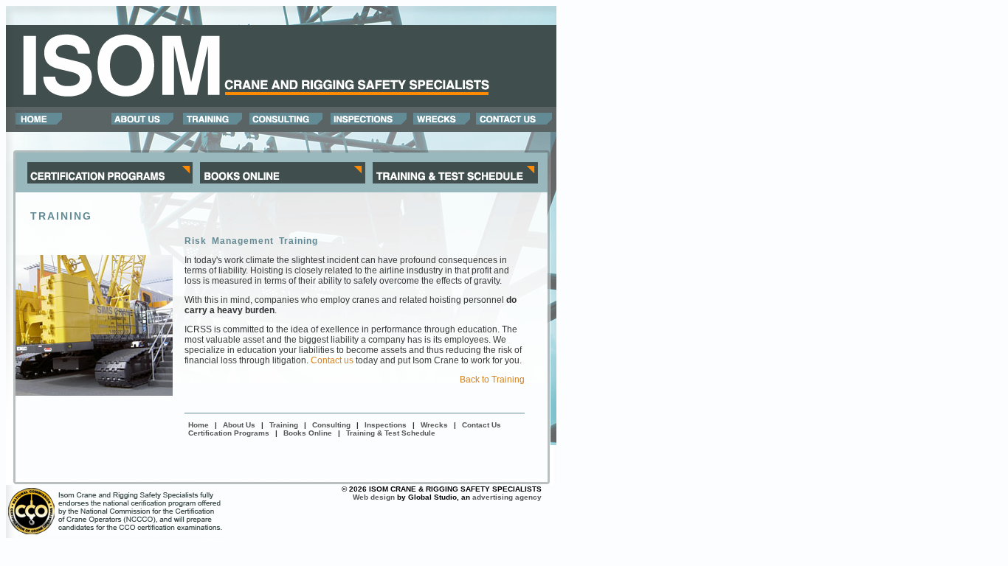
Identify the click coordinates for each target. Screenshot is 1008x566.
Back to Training (492, 379)
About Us (239, 425)
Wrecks (434, 425)
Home (198, 425)
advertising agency (507, 497)
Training (283, 425)
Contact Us (481, 425)
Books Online (307, 433)
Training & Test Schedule (390, 433)
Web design (374, 497)
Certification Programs (228, 433)
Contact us (332, 360)
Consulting (331, 425)
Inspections (386, 425)
